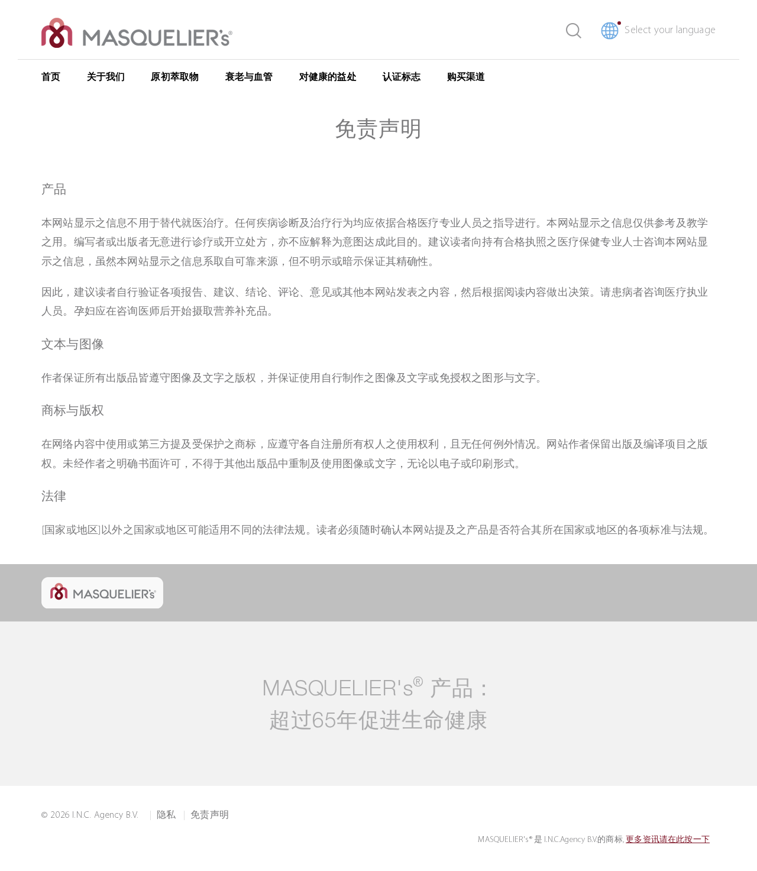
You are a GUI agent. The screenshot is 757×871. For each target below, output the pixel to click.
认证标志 (402, 77)
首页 (50, 77)
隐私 (166, 815)
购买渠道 (466, 77)
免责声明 (209, 815)
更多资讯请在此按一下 (668, 840)
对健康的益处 (328, 77)
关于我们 (106, 77)
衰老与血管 (249, 77)
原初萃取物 (175, 77)
